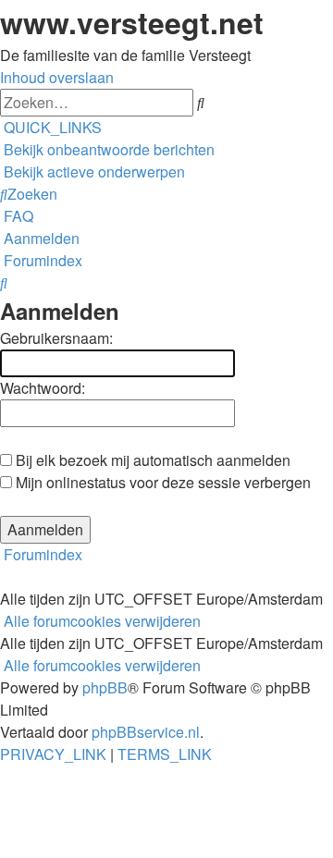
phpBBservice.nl (146, 731)
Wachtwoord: (42, 387)
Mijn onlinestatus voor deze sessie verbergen (161, 482)
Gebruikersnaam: (56, 338)
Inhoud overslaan (57, 77)
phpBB (105, 687)
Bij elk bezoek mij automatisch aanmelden (151, 460)
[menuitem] (107, 149)
